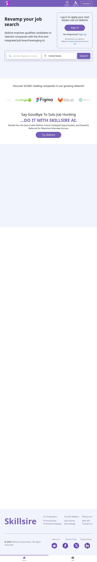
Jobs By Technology (26, 444)
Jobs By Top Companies (27, 472)
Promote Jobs (49, 520)
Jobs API (86, 520)
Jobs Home (69, 520)
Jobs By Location (27, 453)
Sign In (75, 27)
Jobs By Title (71, 444)
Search (84, 56)
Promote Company (52, 523)
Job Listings (69, 523)
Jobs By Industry (72, 453)
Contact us (87, 523)
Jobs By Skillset (26, 463)
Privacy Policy (73, 41)
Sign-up (82, 34)
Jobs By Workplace (72, 472)
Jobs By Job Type (72, 463)
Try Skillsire (48, 135)
